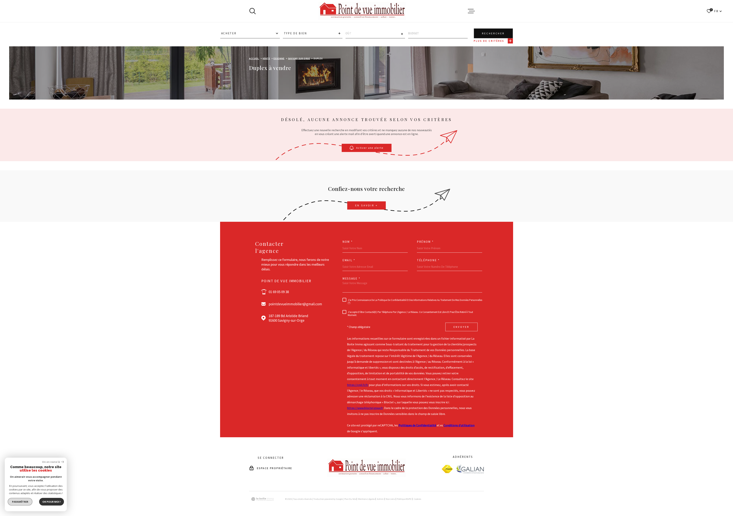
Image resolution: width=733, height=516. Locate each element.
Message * (351, 278)
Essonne (279, 58)
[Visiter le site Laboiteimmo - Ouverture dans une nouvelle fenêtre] (262, 499)
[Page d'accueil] (362, 11)
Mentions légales (366, 499)
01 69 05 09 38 (279, 291)
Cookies (417, 499)
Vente (266, 58)
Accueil (254, 58)
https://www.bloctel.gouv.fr (365, 408)
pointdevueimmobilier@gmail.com (295, 304)
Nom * (347, 241)
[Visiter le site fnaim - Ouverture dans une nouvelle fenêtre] (447, 469)
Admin (380, 499)
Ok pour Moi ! (51, 501)
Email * (348, 260)
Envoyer (461, 327)
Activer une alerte (369, 147)
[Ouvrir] (252, 11)
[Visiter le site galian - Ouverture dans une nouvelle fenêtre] (470, 469)
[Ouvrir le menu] (471, 11)
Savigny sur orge (299, 58)
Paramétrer (20, 501)
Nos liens (390, 499)
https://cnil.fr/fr (357, 385)
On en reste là (51, 462)
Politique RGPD (404, 499)
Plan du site (350, 499)
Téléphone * (428, 260)
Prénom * (425, 241)
